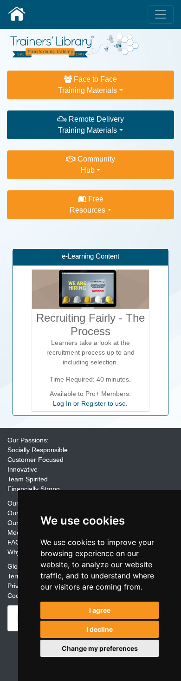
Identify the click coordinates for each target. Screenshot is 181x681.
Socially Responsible (37, 450)
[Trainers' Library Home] (16, 14)
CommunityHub (95, 164)
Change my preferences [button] (100, 648)
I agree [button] (99, 610)
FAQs (15, 542)
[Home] (75, 44)
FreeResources (87, 204)
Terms (16, 576)
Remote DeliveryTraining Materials (91, 124)
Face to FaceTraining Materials (87, 84)
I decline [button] (99, 629)
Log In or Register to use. (90, 403)
